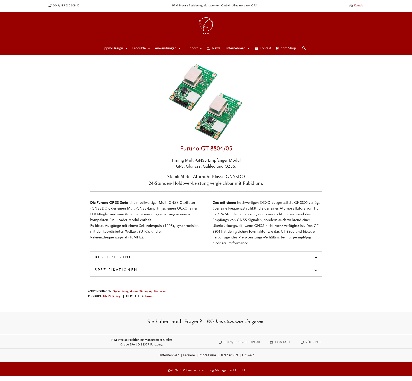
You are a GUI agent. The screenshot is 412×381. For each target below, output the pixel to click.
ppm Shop (288, 48)
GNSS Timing (111, 296)
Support (192, 48)
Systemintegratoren (125, 291)
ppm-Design (113, 48)
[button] (304, 48)
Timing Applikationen (153, 291)
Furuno (149, 296)
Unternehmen (235, 48)
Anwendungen (165, 48)
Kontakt (359, 5)
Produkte (139, 48)
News (216, 48)
